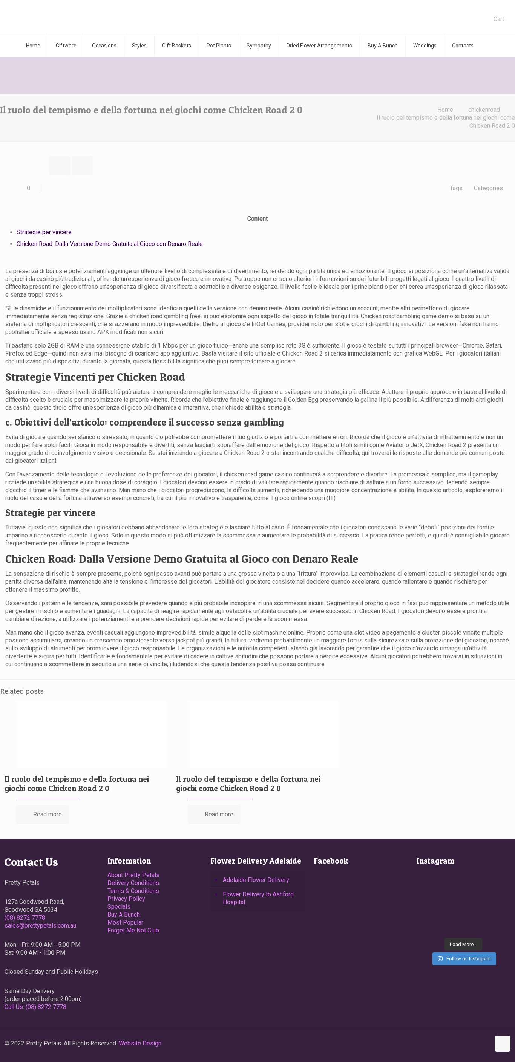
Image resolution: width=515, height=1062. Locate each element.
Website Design (140, 1043)
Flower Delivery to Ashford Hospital (258, 898)
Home (445, 109)
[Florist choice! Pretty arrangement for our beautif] (431, 924)
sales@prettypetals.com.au (40, 925)
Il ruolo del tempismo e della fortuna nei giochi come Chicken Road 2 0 (77, 783)
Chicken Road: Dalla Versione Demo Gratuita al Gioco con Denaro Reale (110, 243)
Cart (499, 19)
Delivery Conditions (133, 883)
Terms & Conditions (133, 890)
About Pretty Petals (133, 875)
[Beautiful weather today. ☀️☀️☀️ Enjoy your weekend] (463, 924)
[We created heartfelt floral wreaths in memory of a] (496, 884)
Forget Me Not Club (133, 930)
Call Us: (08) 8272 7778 (35, 1006)
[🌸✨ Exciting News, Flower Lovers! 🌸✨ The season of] (463, 884)
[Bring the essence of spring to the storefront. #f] (496, 904)
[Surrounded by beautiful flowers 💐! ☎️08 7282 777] (496, 924)
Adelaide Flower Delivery (256, 879)
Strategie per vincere (44, 232)
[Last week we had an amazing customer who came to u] (463, 904)
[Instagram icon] (484, 1043)
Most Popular (125, 922)
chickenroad (484, 109)
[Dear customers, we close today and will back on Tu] (431, 904)
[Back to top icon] (502, 1044)
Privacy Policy (126, 898)
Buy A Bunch (123, 914)
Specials (118, 906)
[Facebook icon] (476, 1043)
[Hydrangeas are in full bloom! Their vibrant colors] (431, 884)
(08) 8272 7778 (25, 917)
